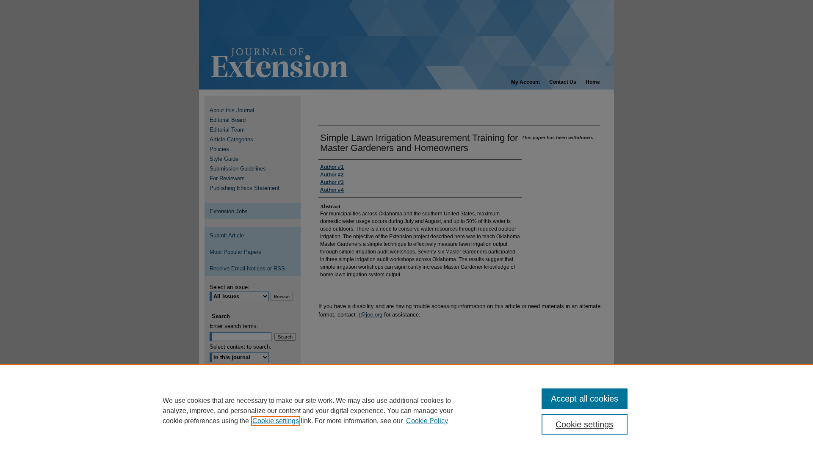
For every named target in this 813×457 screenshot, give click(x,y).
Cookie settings (275, 420)
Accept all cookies (584, 398)
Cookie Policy (427, 420)
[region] (406, 410)
